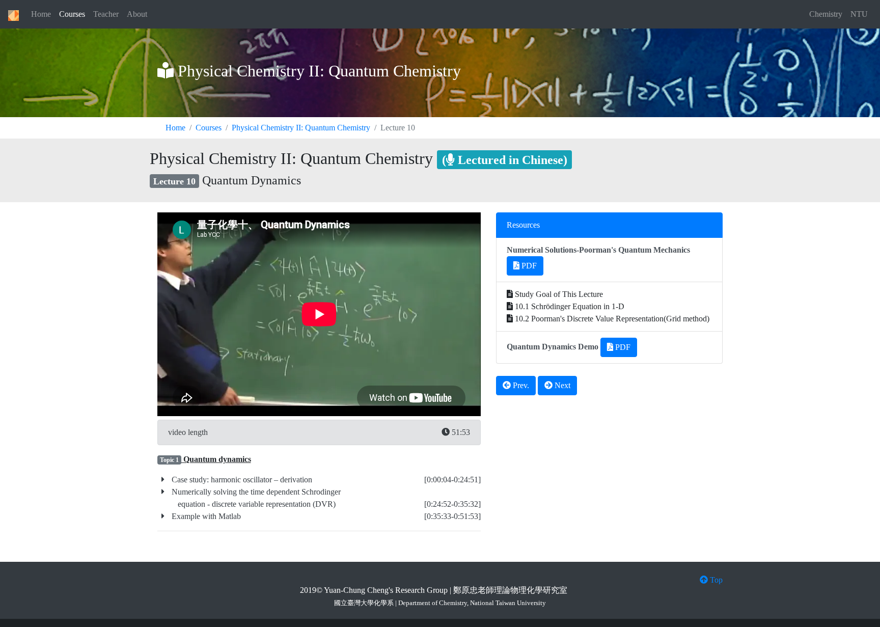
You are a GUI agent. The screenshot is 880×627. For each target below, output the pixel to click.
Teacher (106, 14)
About (137, 14)
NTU (859, 14)
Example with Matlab (205, 516)
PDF (528, 265)
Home (41, 14)
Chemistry (825, 14)
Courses (72, 14)
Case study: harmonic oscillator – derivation (241, 479)
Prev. (520, 385)
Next (561, 385)
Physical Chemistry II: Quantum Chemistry (301, 127)
